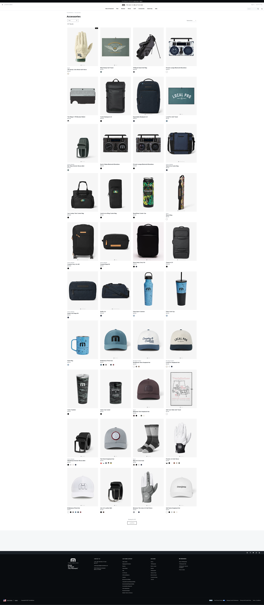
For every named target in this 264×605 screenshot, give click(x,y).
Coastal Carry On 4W (73, 264)
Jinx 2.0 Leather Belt (106, 508)
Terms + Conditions (257, 600)
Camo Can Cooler (105, 409)
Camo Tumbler (71, 409)
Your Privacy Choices (218, 600)
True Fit (152, 579)
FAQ (123, 570)
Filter (70, 20)
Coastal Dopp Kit (105, 264)
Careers (124, 577)
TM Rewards (153, 563)
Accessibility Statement (127, 586)
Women (123, 8)
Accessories (141, 8)
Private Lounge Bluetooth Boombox (176, 67)
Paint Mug (70, 360)
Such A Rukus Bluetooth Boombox (110, 164)
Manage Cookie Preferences (232, 600)
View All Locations (8, 4)
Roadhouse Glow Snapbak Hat (141, 362)
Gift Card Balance (125, 575)
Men (117, 8)
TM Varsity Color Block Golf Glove (77, 69)
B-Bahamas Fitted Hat (106, 360)
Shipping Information (126, 563)
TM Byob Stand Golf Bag (140, 67)
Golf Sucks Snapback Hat (173, 508)
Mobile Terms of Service (127, 592)
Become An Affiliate (126, 579)
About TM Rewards (183, 561)
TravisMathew (70, 12)
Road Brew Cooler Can (139, 213)
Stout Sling (169, 215)
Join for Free (135, 1)
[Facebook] (250, 552)
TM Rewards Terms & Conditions (183, 567)
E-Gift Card (124, 572)
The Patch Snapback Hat (107, 459)
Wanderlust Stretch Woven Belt (76, 460)
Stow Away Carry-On (139, 262)
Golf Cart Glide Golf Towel (173, 409)
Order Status (125, 568)
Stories (152, 568)
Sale (156, 8)
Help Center (124, 561)
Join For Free (259, 4)
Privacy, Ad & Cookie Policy (245, 600)
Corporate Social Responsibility (128, 581)
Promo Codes (182, 569)
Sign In (141, 1)
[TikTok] (256, 552)
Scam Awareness (125, 588)
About (152, 561)
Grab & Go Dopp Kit (73, 313)
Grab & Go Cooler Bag (172, 166)
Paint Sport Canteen (139, 311)
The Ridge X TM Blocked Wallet (76, 116)
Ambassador (153, 570)
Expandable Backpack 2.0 (140, 116)
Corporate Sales (154, 577)
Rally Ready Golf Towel (106, 67)
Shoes (129, 8)
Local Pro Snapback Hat (173, 362)
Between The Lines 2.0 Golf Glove (142, 508)
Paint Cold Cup (170, 311)
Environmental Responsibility (128, 583)
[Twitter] (253, 552)
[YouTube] (259, 552)
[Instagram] (247, 552)
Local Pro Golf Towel (172, 116)
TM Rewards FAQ (182, 563)
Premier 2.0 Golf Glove (172, 459)
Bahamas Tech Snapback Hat (141, 411)
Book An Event (154, 575)
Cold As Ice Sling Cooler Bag (108, 213)
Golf (135, 8)
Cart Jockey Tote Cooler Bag (75, 213)
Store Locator (153, 566)
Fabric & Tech (153, 572)
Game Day (149, 8)
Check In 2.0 (169, 262)
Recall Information (126, 590)
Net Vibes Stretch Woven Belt (75, 166)
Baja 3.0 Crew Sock (138, 460)
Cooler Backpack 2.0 (106, 116)
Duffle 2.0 (103, 311)
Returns (124, 566)
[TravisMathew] (132, 5)
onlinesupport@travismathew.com (101, 565)
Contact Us (97, 558)
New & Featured (109, 8)
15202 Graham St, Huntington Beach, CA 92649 (100, 569)
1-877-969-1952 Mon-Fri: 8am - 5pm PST (100, 562)
